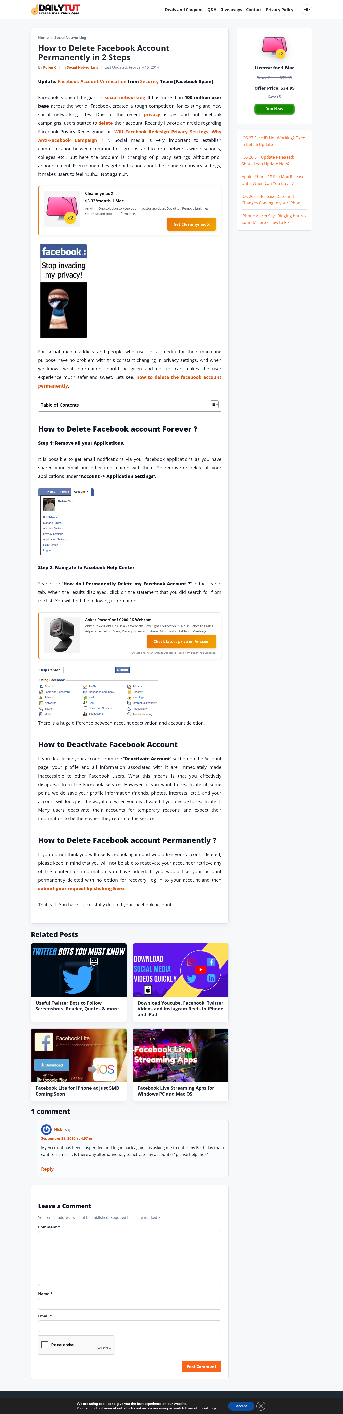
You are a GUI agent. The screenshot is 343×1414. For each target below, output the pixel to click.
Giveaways (231, 9)
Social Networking (82, 67)
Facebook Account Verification (92, 81)
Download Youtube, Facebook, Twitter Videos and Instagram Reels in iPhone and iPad (180, 1008)
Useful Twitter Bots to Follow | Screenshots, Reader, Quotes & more (77, 1006)
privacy (152, 114)
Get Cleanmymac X (192, 224)
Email (45, 1315)
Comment (49, 1226)
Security (149, 81)
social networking (125, 97)
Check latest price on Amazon (181, 641)
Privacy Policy (279, 9)
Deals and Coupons (184, 9)
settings (210, 1408)
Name (45, 1293)
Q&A (211, 9)
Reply (47, 1169)
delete (105, 123)
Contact (254, 9)
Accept (241, 1406)
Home (43, 37)
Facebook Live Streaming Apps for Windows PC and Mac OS (176, 1091)
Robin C (49, 67)
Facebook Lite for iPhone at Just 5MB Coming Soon (77, 1091)
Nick (58, 1129)
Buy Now (274, 109)
